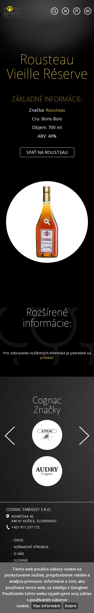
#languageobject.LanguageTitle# (65, 11)
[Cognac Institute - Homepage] (12, 11)
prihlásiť (46, 357)
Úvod (18, 540)
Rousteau (55, 110)
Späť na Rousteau (47, 152)
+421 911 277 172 (25, 527)
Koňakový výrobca (31, 547)
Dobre (70, 605)
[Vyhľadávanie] (54, 11)
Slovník (21, 560)
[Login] (77, 11)
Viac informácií (46, 605)
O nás (19, 554)
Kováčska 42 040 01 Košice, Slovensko (33, 518)
